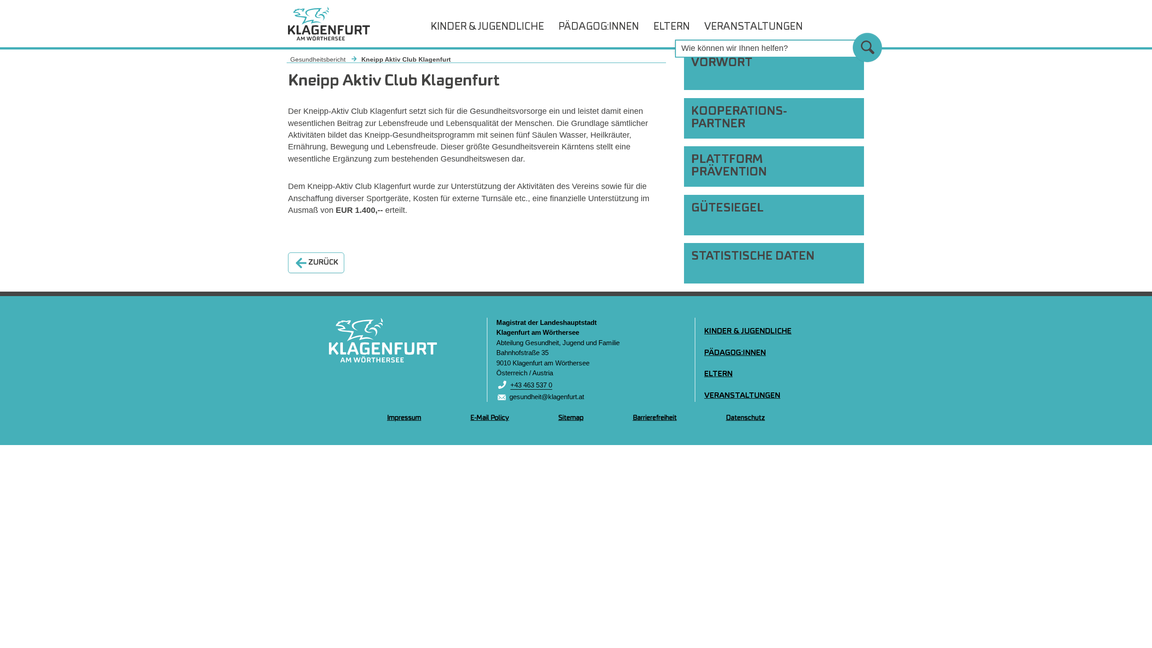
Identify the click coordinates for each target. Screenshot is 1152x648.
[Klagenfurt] (383, 340)
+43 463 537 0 (531, 385)
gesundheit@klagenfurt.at (546, 396)
